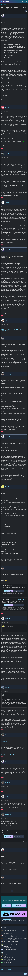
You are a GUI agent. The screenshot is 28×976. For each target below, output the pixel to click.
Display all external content (18, 591)
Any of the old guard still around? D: (11, 941)
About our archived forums (9, 959)
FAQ (4, 952)
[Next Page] (16, 891)
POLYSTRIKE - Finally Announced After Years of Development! (14, 931)
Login (6, 905)
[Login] (23, 1)
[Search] (19, 1)
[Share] (26, 11)
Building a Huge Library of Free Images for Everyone (15, 938)
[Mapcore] (4, 1)
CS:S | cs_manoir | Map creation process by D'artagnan (13, 945)
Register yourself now (19, 900)
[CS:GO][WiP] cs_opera (8, 935)
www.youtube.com (22, 585)
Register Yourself (19, 905)
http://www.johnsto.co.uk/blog (8, 754)
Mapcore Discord (7, 962)
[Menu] (26, 1)
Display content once (8, 591)
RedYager (4, 8)
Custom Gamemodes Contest (10, 949)
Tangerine (6, 956)
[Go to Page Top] (25, 974)
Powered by (14, 974)
